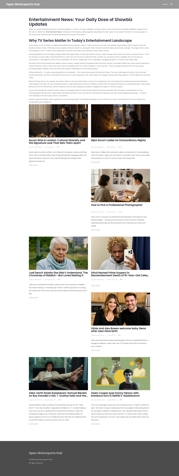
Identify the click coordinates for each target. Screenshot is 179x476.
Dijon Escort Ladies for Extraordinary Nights (118, 140)
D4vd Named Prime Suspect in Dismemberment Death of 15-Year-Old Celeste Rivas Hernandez (120, 274)
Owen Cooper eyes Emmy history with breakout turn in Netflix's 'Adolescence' (115, 394)
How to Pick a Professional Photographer (117, 205)
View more (33, 165)
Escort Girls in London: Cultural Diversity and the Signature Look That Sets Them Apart (57, 141)
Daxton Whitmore (35, 147)
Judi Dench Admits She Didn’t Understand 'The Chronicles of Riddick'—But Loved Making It (58, 274)
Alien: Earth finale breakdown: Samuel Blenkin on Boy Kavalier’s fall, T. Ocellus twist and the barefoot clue (58, 394)
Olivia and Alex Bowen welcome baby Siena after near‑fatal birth (118, 329)
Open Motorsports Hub (23, 4)
